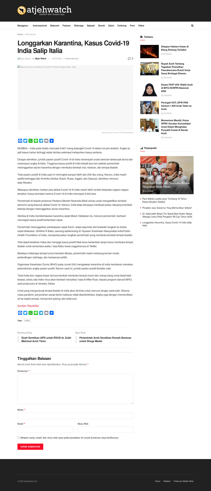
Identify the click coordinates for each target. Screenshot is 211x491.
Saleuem (54, 25)
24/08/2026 (167, 54)
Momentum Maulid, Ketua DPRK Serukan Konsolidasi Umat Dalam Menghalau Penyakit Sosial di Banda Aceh (176, 127)
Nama (21, 409)
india (27, 320)
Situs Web (83, 423)
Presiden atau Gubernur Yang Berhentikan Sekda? (167, 207)
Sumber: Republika (28, 305)
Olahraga (79, 25)
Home (20, 34)
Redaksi (167, 481)
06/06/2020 (57, 58)
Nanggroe (22, 25)
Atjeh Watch (40, 58)
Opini (111, 25)
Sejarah (91, 25)
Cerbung (122, 25)
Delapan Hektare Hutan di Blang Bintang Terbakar (175, 48)
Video (141, 25)
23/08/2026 (148, 191)
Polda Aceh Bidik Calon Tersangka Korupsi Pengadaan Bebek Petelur (166, 184)
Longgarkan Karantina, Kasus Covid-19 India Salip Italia (167, 224)
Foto (132, 25)
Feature (67, 25)
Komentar (23, 370)
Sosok (101, 25)
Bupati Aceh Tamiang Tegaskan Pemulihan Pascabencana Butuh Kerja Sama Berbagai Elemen (175, 68)
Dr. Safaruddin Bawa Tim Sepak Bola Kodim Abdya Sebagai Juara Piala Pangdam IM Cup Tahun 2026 (167, 215)
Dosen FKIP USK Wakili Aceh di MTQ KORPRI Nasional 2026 (177, 88)
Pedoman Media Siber (184, 481)
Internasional (40, 25)
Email (21, 423)
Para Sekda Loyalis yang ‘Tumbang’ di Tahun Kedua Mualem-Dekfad (164, 200)
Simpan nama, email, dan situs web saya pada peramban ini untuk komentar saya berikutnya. (70, 437)
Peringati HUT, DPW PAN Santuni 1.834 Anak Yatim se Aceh (176, 106)
